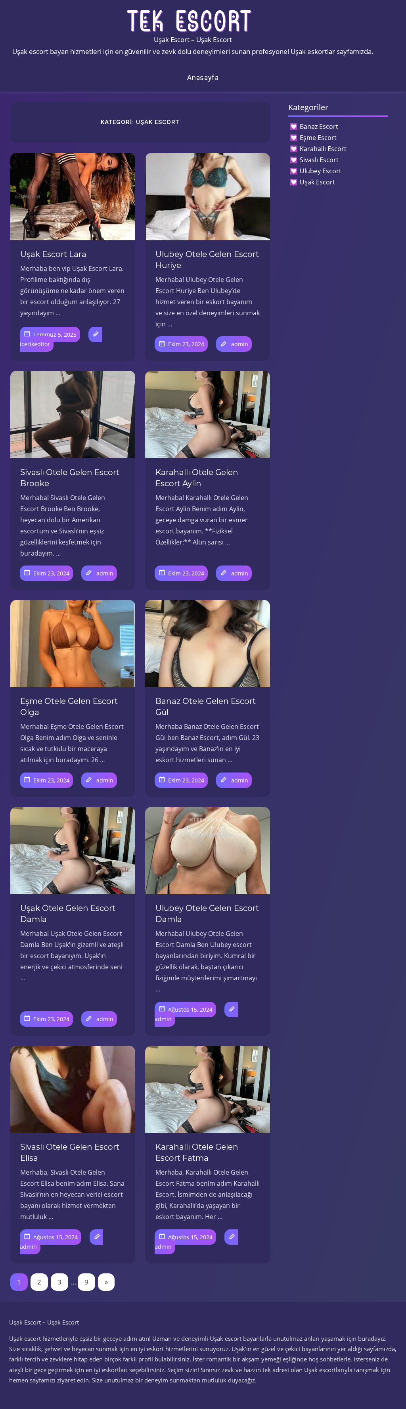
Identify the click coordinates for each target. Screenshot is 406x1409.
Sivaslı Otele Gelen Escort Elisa (69, 1152)
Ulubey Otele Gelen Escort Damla (207, 913)
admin (239, 344)
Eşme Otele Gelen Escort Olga (69, 706)
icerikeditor (35, 344)
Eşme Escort (318, 137)
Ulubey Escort (320, 171)
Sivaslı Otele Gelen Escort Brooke (69, 478)
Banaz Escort (319, 126)
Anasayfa (203, 77)
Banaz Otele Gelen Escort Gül (205, 706)
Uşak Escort (317, 182)
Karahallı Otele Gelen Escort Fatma (196, 1152)
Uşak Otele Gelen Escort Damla (67, 913)
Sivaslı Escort (319, 159)
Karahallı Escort (323, 148)
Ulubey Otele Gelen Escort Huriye (207, 259)
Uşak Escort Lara (53, 254)
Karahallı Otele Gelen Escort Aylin (196, 478)
